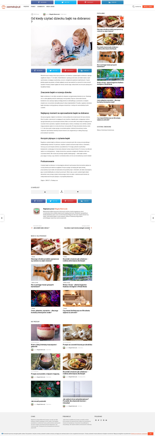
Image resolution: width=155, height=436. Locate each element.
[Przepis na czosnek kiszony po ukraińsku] (77, 332)
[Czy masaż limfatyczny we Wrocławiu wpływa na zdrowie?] (77, 298)
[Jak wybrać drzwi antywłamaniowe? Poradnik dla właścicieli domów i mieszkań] (77, 389)
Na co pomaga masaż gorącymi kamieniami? (42, 286)
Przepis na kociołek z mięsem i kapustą (45, 374)
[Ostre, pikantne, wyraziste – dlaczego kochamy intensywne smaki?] (45, 298)
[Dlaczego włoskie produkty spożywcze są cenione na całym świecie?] (45, 246)
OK (150, 433)
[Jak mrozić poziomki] (45, 389)
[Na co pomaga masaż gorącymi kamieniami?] (45, 272)
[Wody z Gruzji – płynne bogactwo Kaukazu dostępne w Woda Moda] (77, 272)
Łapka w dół (78, 192)
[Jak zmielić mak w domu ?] (2, 218)
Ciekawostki (41, 6)
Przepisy (26, 6)
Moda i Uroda (50, 6)
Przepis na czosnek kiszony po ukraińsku (77, 345)
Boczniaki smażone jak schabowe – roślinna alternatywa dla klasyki (75, 260)
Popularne (58, 383)
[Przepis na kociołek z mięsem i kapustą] (45, 361)
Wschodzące (58, 240)
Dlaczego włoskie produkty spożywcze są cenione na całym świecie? (45, 260)
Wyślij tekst (148, 6)
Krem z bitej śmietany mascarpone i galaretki (44, 346)
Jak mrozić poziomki (38, 401)
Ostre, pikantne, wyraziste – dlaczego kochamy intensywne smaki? (44, 312)
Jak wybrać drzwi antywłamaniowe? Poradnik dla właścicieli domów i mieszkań (76, 401)
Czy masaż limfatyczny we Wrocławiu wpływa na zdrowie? (76, 312)
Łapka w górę (45, 192)
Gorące (58, 355)
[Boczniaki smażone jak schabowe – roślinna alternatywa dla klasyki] (77, 246)
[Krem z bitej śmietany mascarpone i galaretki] (45, 332)
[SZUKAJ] (133, 6)
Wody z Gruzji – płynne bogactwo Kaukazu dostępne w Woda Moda (75, 286)
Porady (33, 6)
